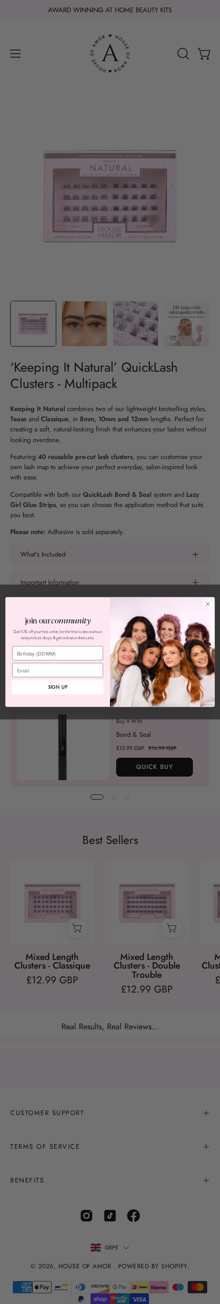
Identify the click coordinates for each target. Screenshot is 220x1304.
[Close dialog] (207, 604)
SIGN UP (58, 687)
